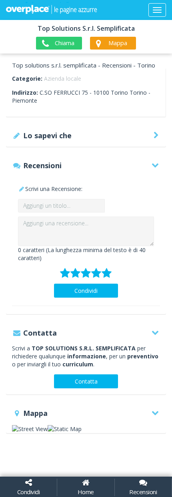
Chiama (64, 43)
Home (86, 492)
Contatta (86, 381)
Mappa (117, 43)
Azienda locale (62, 78)
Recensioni (143, 492)
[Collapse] (157, 10)
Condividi (86, 290)
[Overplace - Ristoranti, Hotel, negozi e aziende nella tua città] (51, 10)
